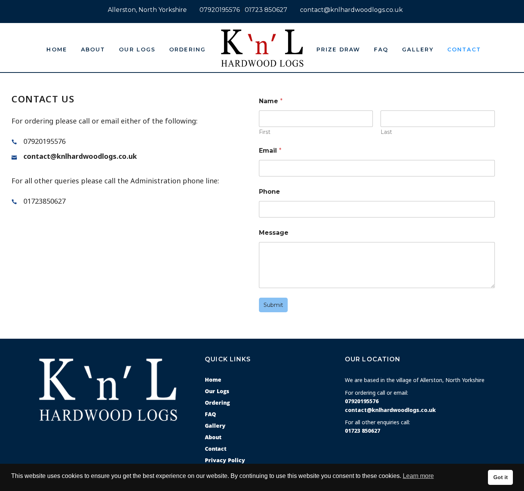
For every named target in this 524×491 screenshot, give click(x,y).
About (213, 437)
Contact (215, 448)
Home (213, 379)
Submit (273, 305)
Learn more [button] (418, 476)
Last (386, 132)
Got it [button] (500, 477)
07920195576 (219, 9)
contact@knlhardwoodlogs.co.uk (351, 9)
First (264, 132)
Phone (269, 191)
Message (273, 232)
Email (270, 150)
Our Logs (217, 391)
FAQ (210, 414)
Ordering (217, 402)
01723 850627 (266, 9)
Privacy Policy (225, 460)
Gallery (215, 425)
